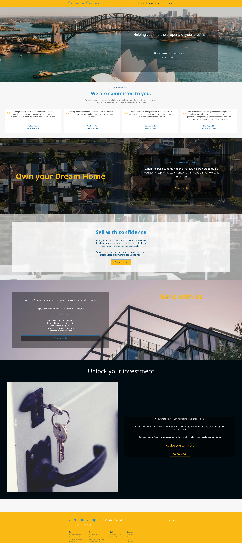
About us (130, 534)
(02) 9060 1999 (115, 520)
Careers (129, 539)
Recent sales (114, 537)
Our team (130, 537)
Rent (151, 3)
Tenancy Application (95, 541)
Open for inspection (75, 537)
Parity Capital (73, 541)
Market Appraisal (115, 534)
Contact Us (181, 188)
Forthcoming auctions (76, 539)
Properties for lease (95, 534)
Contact (170, 3)
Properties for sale (75, 534)
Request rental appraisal (96, 539)
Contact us (130, 541)
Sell (159, 3)
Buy (142, 3)
